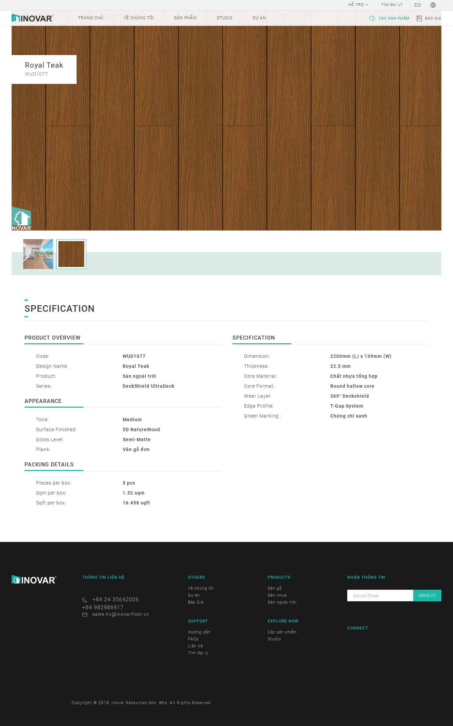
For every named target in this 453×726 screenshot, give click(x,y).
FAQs (193, 639)
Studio (274, 639)
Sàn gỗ (275, 588)
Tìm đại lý (198, 653)
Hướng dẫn (199, 632)
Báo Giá (433, 18)
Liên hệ (195, 646)
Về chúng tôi (201, 588)
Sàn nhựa (277, 595)
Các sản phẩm (394, 18)
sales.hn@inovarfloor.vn (120, 614)
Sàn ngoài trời (282, 602)
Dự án (194, 595)
